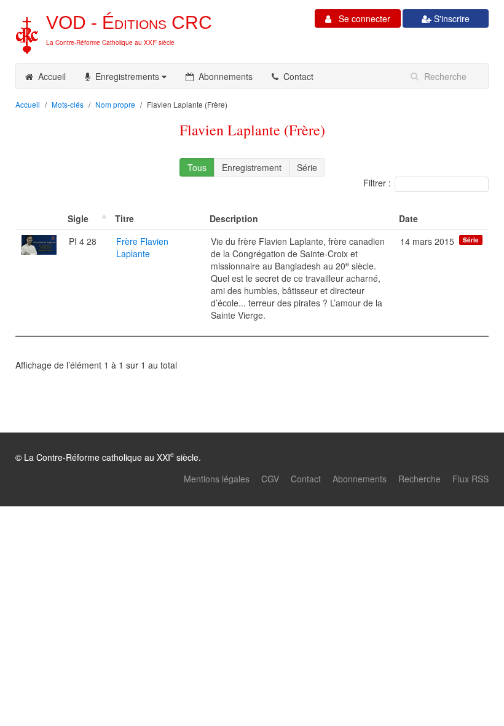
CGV (270, 479)
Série (307, 167)
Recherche (419, 479)
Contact (295, 76)
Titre (124, 218)
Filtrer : (377, 183)
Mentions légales (217, 479)
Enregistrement (252, 167)
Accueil (49, 76)
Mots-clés (68, 104)
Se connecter (360, 18)
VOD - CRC (129, 22)
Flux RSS (470, 479)
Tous (197, 167)
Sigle (78, 218)
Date (408, 218)
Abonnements (223, 76)
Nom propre (115, 104)
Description (234, 218)
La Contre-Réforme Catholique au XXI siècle (110, 42)
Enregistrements (126, 76)
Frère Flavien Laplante (142, 247)
